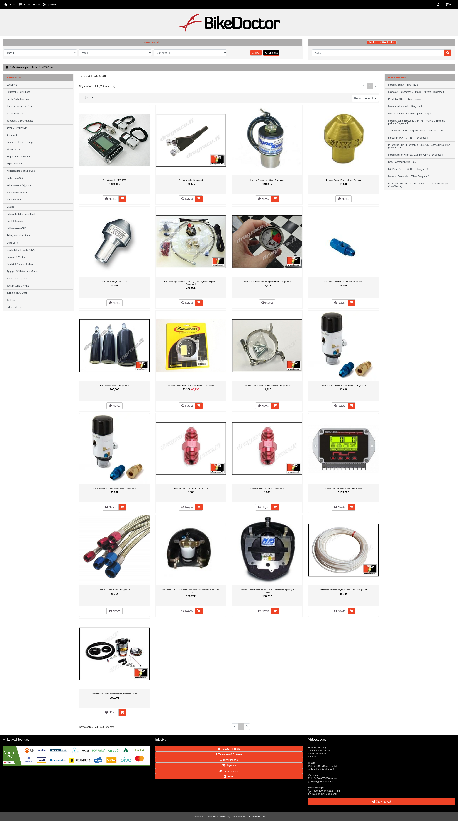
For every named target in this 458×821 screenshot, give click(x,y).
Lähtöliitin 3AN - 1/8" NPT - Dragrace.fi (191, 488)
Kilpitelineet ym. (15, 164)
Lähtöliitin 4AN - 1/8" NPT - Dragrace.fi (267, 488)
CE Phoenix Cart (256, 816)
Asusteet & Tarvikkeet (18, 92)
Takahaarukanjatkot (17, 278)
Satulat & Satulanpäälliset (20, 264)
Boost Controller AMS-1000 (114, 180)
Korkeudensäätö (15, 178)
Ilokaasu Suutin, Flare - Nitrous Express (343, 180)
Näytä (112, 198)
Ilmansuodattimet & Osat (20, 106)
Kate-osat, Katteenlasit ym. (21, 142)
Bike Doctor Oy (221, 816)
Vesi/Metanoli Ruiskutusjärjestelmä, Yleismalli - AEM (114, 694)
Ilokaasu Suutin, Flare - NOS (114, 281)
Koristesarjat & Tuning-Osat (21, 171)
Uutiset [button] (230, 776)
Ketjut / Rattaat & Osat (18, 156)
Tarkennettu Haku (382, 42)
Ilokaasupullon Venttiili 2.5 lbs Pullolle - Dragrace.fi (114, 488)
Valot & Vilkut (14, 307)
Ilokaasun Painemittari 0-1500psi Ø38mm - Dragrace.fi (267, 281)
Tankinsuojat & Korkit (18, 286)
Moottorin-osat (14, 199)
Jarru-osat (12, 135)
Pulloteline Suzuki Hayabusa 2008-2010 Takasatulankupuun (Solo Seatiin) (267, 591)
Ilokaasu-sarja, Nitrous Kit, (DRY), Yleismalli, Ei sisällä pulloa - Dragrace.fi (191, 282)
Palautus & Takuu (230, 748)
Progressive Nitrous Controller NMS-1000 (343, 488)
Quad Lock (12, 243)
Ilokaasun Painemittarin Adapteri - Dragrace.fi (343, 281)
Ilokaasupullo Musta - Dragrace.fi (114, 385)
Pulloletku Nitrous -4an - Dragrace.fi (114, 590)
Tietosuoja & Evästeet (230, 754)
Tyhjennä (272, 52)
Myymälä (230, 765)
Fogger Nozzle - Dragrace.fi (191, 180)
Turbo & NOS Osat (42, 67)
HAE (257, 52)
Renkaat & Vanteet (16, 257)
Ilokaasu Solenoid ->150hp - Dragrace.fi (267, 180)
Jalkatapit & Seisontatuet (20, 121)
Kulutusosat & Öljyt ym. (19, 185)
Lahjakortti (12, 85)
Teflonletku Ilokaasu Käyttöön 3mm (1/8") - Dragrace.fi (343, 590)
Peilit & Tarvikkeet (16, 221)
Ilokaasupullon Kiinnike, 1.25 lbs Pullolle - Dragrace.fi (267, 385)
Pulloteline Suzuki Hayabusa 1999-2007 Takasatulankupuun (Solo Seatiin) (190, 591)
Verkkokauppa (20, 67)
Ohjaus (10, 207)
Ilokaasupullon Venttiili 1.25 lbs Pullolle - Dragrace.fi (344, 385)
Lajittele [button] (87, 97)
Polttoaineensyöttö (16, 228)
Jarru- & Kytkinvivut (17, 128)
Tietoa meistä (230, 770)
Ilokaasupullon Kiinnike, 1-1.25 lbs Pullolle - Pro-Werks (190, 385)
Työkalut (11, 300)
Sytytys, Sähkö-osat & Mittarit (22, 271)
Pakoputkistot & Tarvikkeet (21, 214)
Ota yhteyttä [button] (383, 801)
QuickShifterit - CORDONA (21, 250)
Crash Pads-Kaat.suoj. (18, 99)
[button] (439, 5)
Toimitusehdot (230, 759)
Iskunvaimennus (15, 113)
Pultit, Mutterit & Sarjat (18, 235)
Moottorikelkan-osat (17, 192)
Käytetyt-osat (14, 149)
